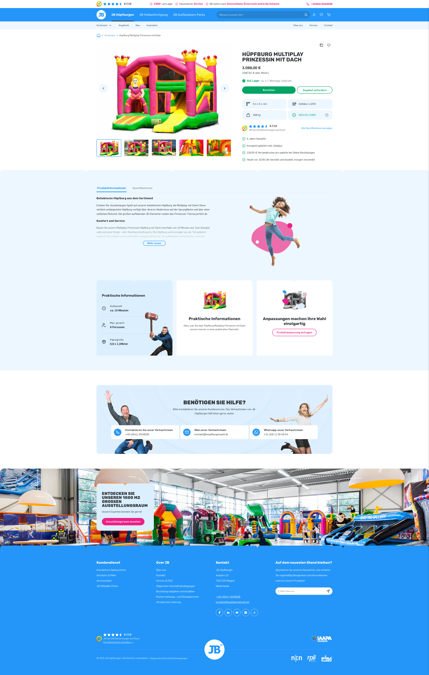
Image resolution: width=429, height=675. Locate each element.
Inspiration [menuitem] (152, 25)
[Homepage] (101, 14)
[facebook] (219, 612)
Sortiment (110, 35)
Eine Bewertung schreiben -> (118, 642)
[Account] (314, 14)
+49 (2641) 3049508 (228, 596)
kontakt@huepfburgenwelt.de (232, 602)
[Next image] (225, 88)
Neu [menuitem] (138, 25)
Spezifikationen (142, 188)
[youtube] (237, 612)
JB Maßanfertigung (153, 15)
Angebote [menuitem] (124, 25)
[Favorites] (321, 14)
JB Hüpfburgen (122, 15)
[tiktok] (254, 612)
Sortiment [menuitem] (102, 25)
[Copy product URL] (321, 45)
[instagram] (245, 612)
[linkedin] (228, 612)
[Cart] (328, 14)
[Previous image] (103, 88)
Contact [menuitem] (328, 25)
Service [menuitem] (313, 25)
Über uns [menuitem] (298, 25)
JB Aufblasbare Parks (189, 15)
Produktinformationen (111, 188)
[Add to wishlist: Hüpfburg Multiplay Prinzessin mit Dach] (328, 45)
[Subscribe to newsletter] (328, 591)
